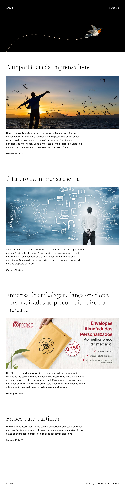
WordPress (113, 483)
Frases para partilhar (33, 418)
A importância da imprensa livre (48, 66)
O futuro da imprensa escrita (43, 178)
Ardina (9, 8)
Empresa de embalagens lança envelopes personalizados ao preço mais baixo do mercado (58, 302)
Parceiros (114, 8)
